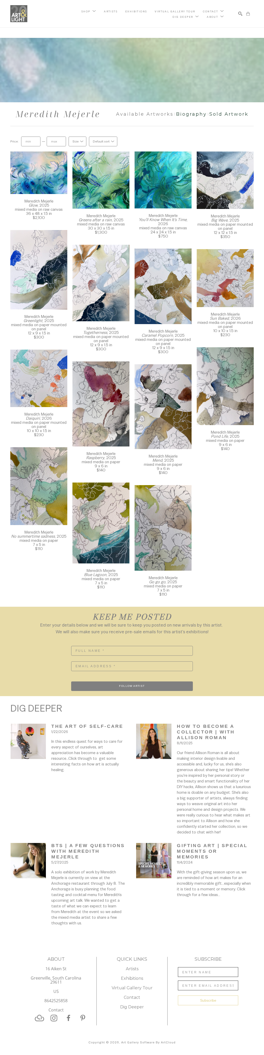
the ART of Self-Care (87, 726)
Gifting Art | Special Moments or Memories (213, 851)
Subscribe (208, 1000)
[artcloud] (39, 1018)
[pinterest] (82, 1018)
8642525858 (56, 1001)
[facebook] (68, 1018)
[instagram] (54, 1018)
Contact (56, 1010)
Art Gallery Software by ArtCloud (148, 1042)
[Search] (240, 14)
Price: (14, 141)
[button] (88, 11)
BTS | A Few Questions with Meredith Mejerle (89, 851)
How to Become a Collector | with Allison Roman (206, 732)
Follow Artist (132, 686)
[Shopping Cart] (248, 14)
